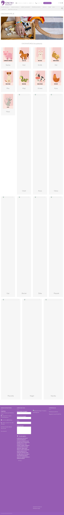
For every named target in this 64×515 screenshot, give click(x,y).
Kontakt (4, 9)
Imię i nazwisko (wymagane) (22, 411)
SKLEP (49, 7)
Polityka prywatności (53, 411)
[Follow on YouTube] (62, 3)
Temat (18, 421)
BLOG (53, 7)
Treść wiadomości (20, 425)
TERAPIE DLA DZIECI (36, 7)
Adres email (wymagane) (21, 416)
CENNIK (44, 7)
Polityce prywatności (21, 458)
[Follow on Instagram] (60, 3)
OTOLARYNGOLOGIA (5, 7)
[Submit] (62, 8)
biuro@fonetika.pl (8, 420)
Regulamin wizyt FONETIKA (55, 414)
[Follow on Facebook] (59, 3)
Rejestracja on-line (12, 9)
